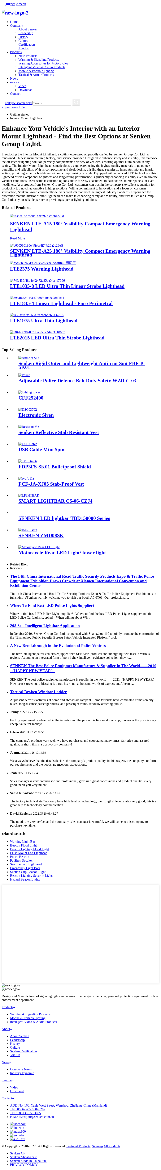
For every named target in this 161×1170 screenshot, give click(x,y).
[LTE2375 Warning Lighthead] (43, 263)
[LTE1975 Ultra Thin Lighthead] (37, 315)
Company (16, 25)
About (6, 1029)
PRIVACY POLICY (24, 1164)
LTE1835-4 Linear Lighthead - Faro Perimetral (61, 303)
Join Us (23, 48)
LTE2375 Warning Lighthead (41, 269)
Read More (17, 238)
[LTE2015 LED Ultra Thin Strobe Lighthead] (37, 332)
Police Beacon (19, 856)
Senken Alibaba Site (23, 1157)
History (23, 37)
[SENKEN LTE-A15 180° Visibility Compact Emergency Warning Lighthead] (37, 216)
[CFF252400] (29, 392)
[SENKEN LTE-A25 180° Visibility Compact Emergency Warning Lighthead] (37, 245)
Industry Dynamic (22, 1073)
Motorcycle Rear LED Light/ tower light (62, 552)
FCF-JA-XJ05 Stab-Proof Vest (51, 484)
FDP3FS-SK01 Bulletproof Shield (54, 466)
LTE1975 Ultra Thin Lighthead (43, 320)
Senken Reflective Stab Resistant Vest (58, 432)
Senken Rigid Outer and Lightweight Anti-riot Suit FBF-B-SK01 (81, 365)
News (14, 78)
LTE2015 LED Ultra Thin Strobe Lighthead (57, 337)
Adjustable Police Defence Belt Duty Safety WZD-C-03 (77, 380)
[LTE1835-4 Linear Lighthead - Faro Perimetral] (37, 298)
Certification (26, 44)
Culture (23, 40)
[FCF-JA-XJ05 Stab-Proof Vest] (26, 478)
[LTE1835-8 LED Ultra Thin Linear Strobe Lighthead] (37, 280)
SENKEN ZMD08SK (41, 535)
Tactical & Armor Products (36, 74)
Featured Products (78, 1146)
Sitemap (97, 1146)
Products (16, 52)
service (14, 82)
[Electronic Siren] (27, 409)
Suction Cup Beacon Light (27, 872)
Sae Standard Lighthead (26, 864)
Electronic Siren (36, 415)
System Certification (23, 1051)
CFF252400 (30, 398)
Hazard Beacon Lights (25, 879)
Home (14, 22)
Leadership (25, 33)
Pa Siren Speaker (21, 860)
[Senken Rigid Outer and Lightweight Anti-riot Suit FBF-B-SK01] (28, 358)
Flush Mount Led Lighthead (28, 853)
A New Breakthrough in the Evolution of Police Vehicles (58, 645)
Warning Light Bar (22, 841)
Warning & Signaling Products (38, 59)
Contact (15, 93)
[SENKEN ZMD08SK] (27, 530)
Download (25, 90)
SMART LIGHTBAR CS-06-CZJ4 (55, 501)
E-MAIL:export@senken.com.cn (32, 1117)
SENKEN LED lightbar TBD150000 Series (64, 518)
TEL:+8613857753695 (25, 1113)
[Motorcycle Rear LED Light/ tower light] (39, 547)
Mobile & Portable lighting (36, 71)
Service (7, 1080)
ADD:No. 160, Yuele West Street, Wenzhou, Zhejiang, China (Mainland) (58, 1105)
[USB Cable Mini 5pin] (27, 444)
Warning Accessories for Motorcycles (43, 63)
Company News (21, 1069)
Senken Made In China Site (28, 1161)
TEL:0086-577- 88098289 (27, 1109)
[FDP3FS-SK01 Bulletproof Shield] (27, 461)
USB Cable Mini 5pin (41, 449)
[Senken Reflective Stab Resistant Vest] (29, 427)
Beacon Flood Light (23, 845)
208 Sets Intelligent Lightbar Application (45, 625)
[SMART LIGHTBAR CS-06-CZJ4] (28, 495)
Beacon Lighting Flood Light (29, 849)
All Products (112, 1146)
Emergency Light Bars (25, 868)
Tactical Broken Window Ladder (38, 692)
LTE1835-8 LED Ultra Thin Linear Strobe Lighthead (67, 286)
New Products (27, 56)
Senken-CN (18, 1153)
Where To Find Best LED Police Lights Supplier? (52, 605)
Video (22, 86)
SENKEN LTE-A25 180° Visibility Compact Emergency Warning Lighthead (80, 253)
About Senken (28, 29)
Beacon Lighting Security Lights (31, 875)
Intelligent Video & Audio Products (41, 67)
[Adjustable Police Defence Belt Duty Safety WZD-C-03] (24, 375)
